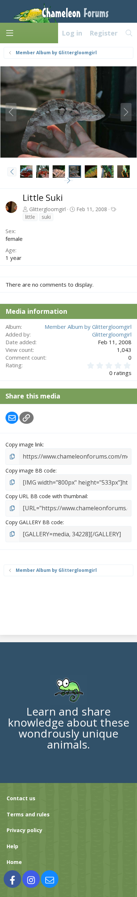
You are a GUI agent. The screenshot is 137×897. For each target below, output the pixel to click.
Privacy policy (24, 830)
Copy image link (24, 444)
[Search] (129, 33)
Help (12, 846)
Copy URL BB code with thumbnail (46, 496)
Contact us (21, 798)
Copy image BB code (30, 470)
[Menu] (9, 33)
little (30, 216)
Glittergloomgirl (47, 209)
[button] (11, 171)
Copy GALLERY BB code (34, 522)
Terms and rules (28, 814)
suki (46, 216)
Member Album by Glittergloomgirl (88, 326)
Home (14, 862)
